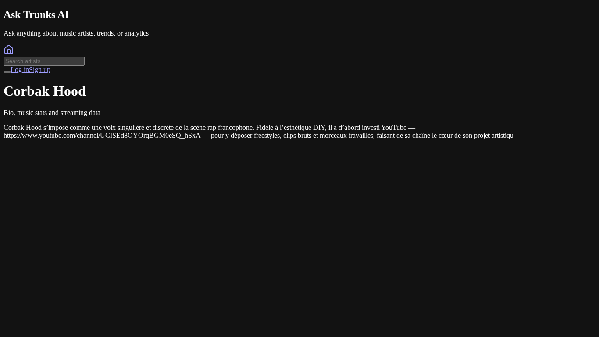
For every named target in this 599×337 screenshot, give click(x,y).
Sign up (39, 69)
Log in (20, 69)
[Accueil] (9, 52)
